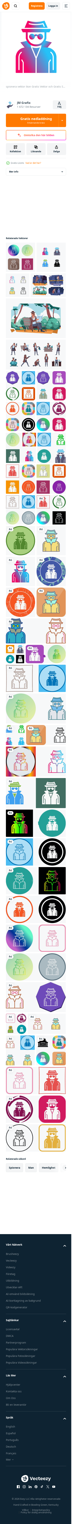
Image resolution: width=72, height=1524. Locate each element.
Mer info (13, 171)
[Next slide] (57, 1509)
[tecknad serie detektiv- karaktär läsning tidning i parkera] (35, 349)
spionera (14, 1509)
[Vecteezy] (6, 6)
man (31, 1509)
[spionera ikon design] (20, 416)
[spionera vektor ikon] (20, 257)
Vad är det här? (33, 163)
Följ (59, 106)
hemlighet (48, 1509)
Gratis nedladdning (36, 120)
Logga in (53, 5)
